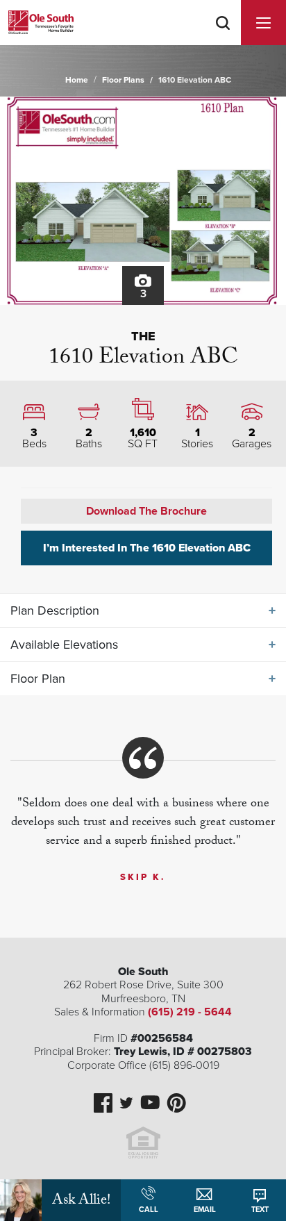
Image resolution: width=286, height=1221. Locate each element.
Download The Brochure (146, 511)
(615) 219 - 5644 (190, 1012)
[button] (222, 41)
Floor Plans (123, 80)
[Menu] (263, 22)
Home (76, 80)
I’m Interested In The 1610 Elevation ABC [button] (147, 548)
